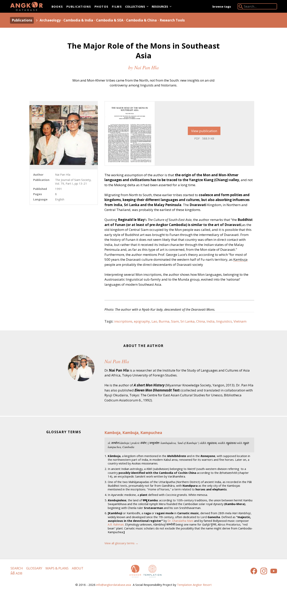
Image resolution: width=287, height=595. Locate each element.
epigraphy (142, 321)
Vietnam (240, 321)
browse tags (221, 6)
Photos (101, 6)
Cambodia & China (141, 20)
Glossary (34, 568)
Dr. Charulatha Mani (180, 521)
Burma (164, 321)
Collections (135, 6)
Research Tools (172, 20)
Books (57, 6)
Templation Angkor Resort (194, 585)
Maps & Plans (57, 568)
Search (17, 568)
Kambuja (240, 259)
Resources (160, 6)
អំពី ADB (16, 573)
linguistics (224, 321)
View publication (204, 131)
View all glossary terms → (121, 543)
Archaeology (50, 20)
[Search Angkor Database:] (241, 7)
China (200, 321)
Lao (154, 321)
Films (117, 6)
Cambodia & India (78, 20)
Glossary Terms (63, 432)
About (77, 568)
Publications (78, 6)
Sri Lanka (187, 321)
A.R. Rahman (116, 524)
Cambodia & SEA (109, 20)
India (211, 321)
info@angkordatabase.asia (113, 585)
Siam (175, 321)
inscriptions (123, 321)
